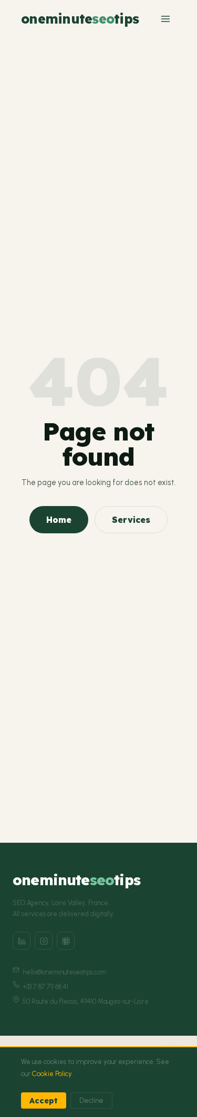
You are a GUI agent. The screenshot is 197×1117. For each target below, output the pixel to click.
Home (58, 519)
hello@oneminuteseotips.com (64, 972)
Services (131, 519)
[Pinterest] (66, 941)
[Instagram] (44, 941)
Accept (43, 1100)
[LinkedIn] (21, 941)
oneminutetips (80, 18)
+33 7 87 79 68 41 (45, 987)
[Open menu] (165, 18)
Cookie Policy (52, 1074)
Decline (91, 1100)
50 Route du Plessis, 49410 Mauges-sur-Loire (86, 1001)
